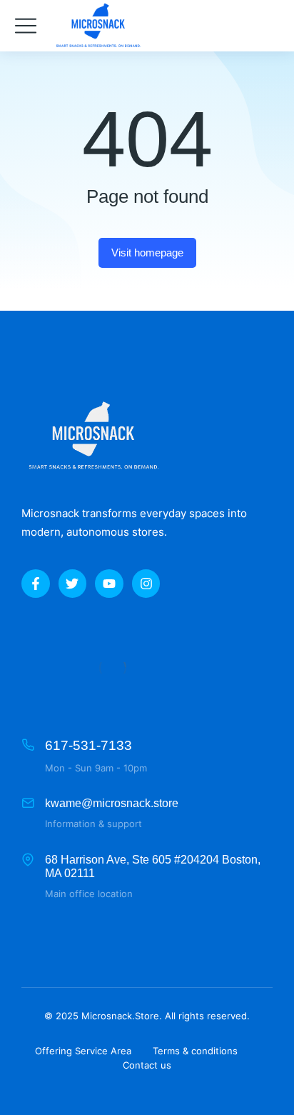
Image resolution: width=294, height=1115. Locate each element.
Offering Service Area (83, 1050)
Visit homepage (147, 252)
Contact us (147, 1065)
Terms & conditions (195, 1050)
